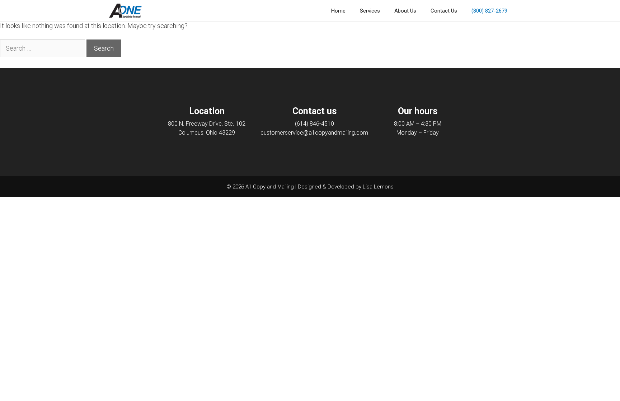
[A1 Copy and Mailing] (125, 11)
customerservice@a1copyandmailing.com (314, 132)
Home (338, 11)
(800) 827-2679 (489, 11)
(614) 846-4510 (314, 123)
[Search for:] (43, 48)
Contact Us (444, 11)
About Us (405, 11)
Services (370, 11)
